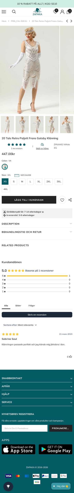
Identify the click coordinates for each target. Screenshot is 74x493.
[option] (29, 70)
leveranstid (12, 215)
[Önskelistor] (62, 200)
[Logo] (37, 11)
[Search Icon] (17, 12)
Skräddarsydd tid (15, 211)
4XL (6, 189)
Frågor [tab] (32, 305)
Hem (4, 21)
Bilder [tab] (18, 305)
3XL (59, 181)
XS (5, 181)
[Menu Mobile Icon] (4, 12)
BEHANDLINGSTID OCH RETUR (22, 232)
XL (39, 181)
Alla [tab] (6, 305)
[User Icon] (62, 12)
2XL (48, 181)
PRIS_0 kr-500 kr (19, 21)
